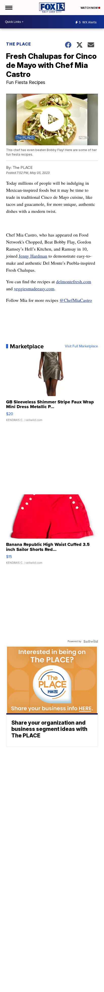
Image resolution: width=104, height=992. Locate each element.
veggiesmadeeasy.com (34, 289)
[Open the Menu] (8, 7)
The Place (18, 43)
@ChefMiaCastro (76, 300)
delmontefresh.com (73, 281)
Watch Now (89, 7)
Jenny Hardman (33, 256)
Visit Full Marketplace (81, 346)
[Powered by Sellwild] (90, 641)
